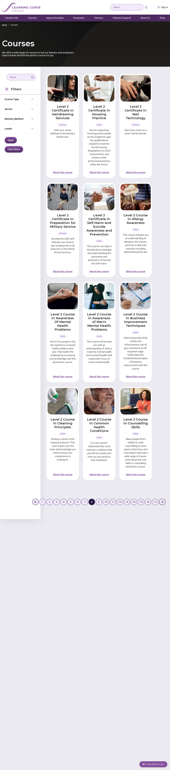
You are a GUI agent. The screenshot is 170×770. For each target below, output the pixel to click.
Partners (98, 17)
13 (127, 501)
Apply (11, 140)
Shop (162, 17)
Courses (32, 17)
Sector (8, 109)
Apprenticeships (55, 17)
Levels (8, 128)
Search (146, 7)
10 (106, 501)
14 (134, 501)
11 (113, 501)
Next (162, 502)
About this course (62, 172)
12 (120, 501)
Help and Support (122, 17)
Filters (16, 89)
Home (4, 25)
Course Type (12, 99)
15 (141, 501)
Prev (35, 502)
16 (148, 501)
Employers (79, 17)
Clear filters (14, 149)
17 (155, 501)
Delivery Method (14, 118)
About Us (145, 17)
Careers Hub (11, 17)
